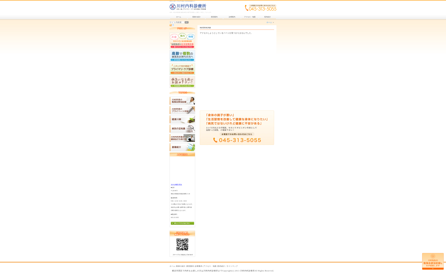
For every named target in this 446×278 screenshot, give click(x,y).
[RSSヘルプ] (173, 25)
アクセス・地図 (209, 266)
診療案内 (198, 266)
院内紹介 (221, 266)
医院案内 (190, 266)
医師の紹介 (180, 266)
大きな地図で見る (176, 184)
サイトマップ (232, 266)
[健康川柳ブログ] (182, 123)
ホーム (269, 22)
